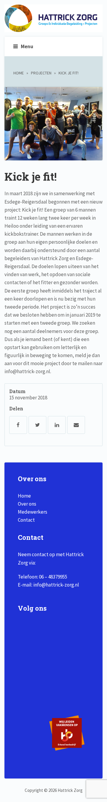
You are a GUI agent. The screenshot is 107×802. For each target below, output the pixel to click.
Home (18, 73)
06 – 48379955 (53, 576)
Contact (26, 520)
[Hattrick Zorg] (53, 29)
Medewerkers (32, 512)
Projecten (41, 73)
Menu (27, 46)
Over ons (27, 504)
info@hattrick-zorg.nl (56, 584)
